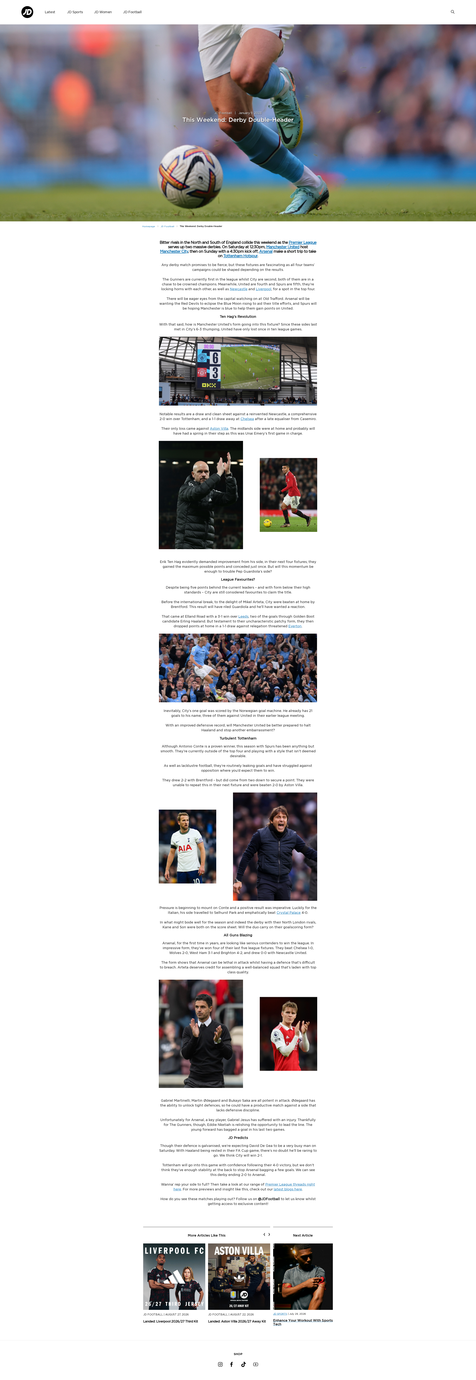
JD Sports (75, 12)
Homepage (148, 226)
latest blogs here (288, 1189)
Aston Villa (219, 428)
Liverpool (263, 289)
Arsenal (266, 251)
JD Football (132, 12)
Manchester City (174, 251)
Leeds (243, 616)
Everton (295, 626)
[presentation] (264, 1234)
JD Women (103, 12)
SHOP (238, 1354)
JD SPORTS (280, 1314)
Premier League (302, 242)
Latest (50, 12)
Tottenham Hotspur (240, 256)
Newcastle (238, 289)
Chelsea (247, 419)
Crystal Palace (288, 913)
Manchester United (282, 247)
